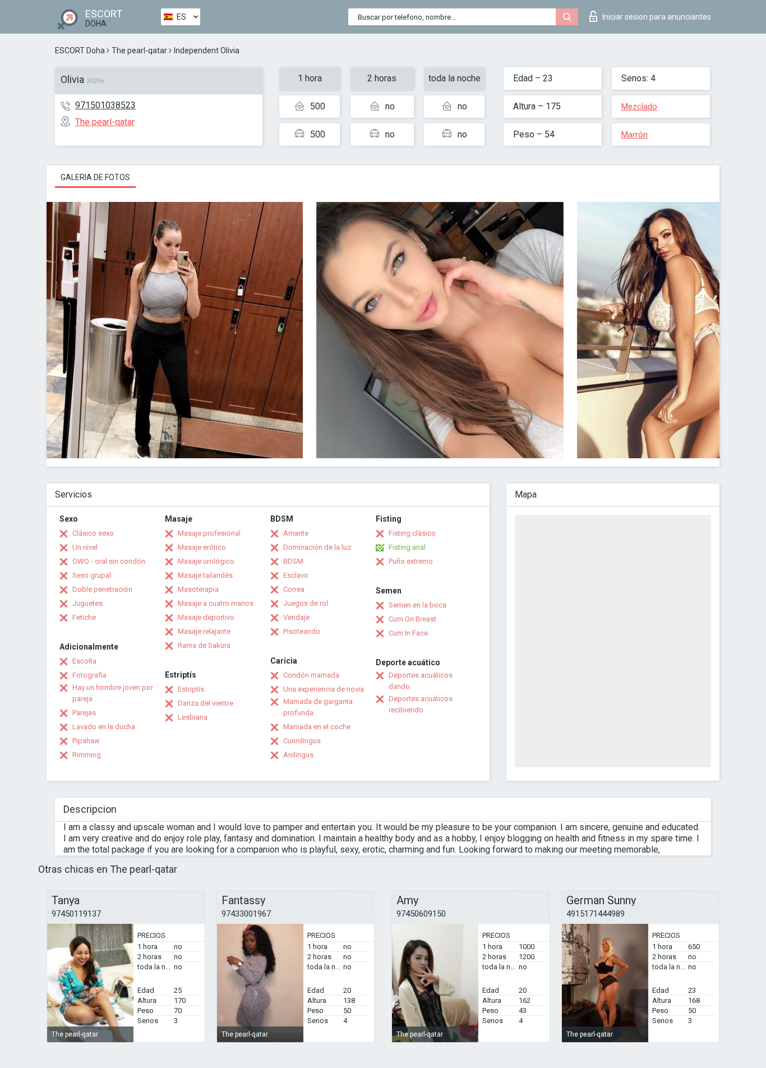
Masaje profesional (209, 533)
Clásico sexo (93, 533)
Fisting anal (407, 547)
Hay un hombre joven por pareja (112, 693)
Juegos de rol (305, 603)
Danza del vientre (205, 703)
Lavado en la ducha (103, 726)
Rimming (86, 755)
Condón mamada (311, 675)
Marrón (634, 135)
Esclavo (295, 575)
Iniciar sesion (656, 16)
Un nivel (85, 547)
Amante (295, 533)
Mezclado (639, 107)
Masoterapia (198, 589)
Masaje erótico (202, 547)
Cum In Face (408, 633)
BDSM (293, 561)
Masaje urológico (206, 561)
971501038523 (105, 105)
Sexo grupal (91, 575)
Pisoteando (301, 631)
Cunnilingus (302, 740)
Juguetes (87, 603)
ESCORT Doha (80, 50)
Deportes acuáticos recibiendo (421, 704)
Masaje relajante (204, 631)
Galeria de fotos (95, 177)
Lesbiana (192, 717)
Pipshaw (86, 740)
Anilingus (298, 755)
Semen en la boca (417, 605)
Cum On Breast (412, 619)
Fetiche (84, 617)
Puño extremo (411, 561)
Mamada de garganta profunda (318, 707)
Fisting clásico (412, 533)
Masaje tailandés (205, 575)
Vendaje (296, 617)
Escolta (84, 661)
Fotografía (89, 675)
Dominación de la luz (317, 547)
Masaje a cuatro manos (215, 603)
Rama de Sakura (204, 645)
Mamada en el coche (316, 726)
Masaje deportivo (206, 617)
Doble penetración (102, 589)
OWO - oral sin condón (108, 561)
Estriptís (191, 689)
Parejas (84, 712)
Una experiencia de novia (323, 689)
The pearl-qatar (139, 50)
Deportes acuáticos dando (421, 680)
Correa (293, 589)
